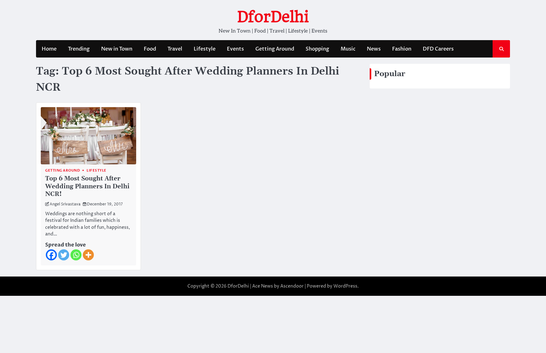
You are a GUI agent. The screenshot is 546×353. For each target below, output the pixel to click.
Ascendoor (292, 286)
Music (348, 49)
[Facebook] (51, 254)
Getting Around (274, 49)
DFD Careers (438, 49)
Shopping (317, 49)
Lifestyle (204, 49)
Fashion (401, 49)
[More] (88, 254)
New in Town (116, 49)
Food (150, 49)
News (374, 49)
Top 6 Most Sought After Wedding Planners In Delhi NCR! (87, 186)
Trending (79, 49)
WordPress (345, 286)
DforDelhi (273, 17)
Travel (174, 49)
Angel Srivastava (65, 204)
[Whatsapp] (76, 254)
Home (49, 49)
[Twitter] (63, 254)
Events (235, 49)
